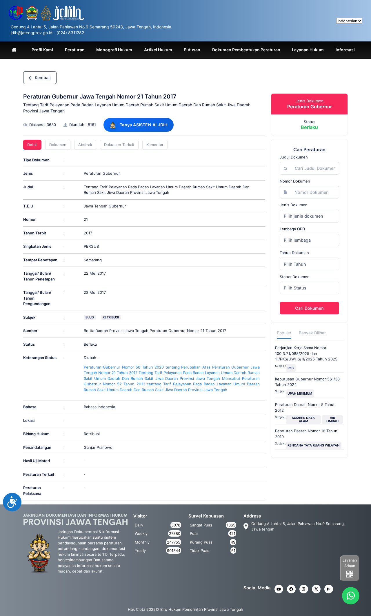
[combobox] (309, 216)
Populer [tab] (284, 332)
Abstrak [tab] (85, 144)
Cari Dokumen (309, 308)
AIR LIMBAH (332, 419)
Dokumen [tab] (57, 144)
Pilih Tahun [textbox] (295, 264)
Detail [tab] (32, 144)
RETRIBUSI (111, 317)
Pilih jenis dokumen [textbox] (303, 216)
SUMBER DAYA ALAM (303, 419)
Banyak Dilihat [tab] (312, 332)
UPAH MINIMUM (300, 393)
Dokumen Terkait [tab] (119, 144)
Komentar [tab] (154, 144)
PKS (291, 368)
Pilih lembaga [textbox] (297, 240)
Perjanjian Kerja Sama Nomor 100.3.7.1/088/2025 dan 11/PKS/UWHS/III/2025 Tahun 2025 (306, 353)
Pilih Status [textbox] (295, 287)
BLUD (90, 317)
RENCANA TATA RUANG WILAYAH (313, 445)
